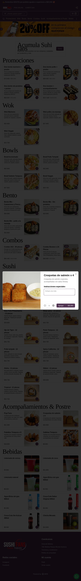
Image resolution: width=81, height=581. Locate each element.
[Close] (76, 274)
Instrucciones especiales (54, 287)
